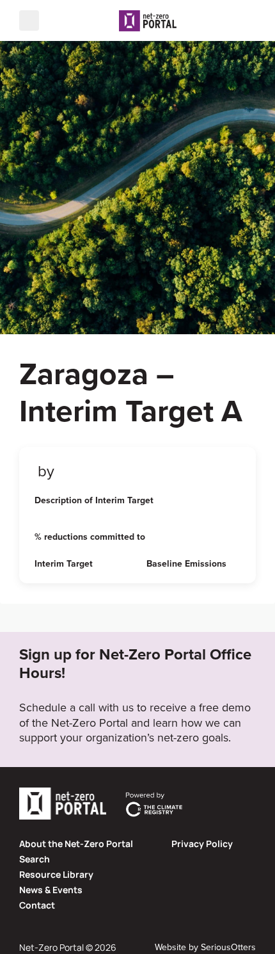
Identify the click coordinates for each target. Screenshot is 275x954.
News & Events (50, 890)
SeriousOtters (228, 947)
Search (34, 859)
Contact (37, 905)
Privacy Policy (202, 843)
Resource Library (56, 874)
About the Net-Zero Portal (76, 843)
